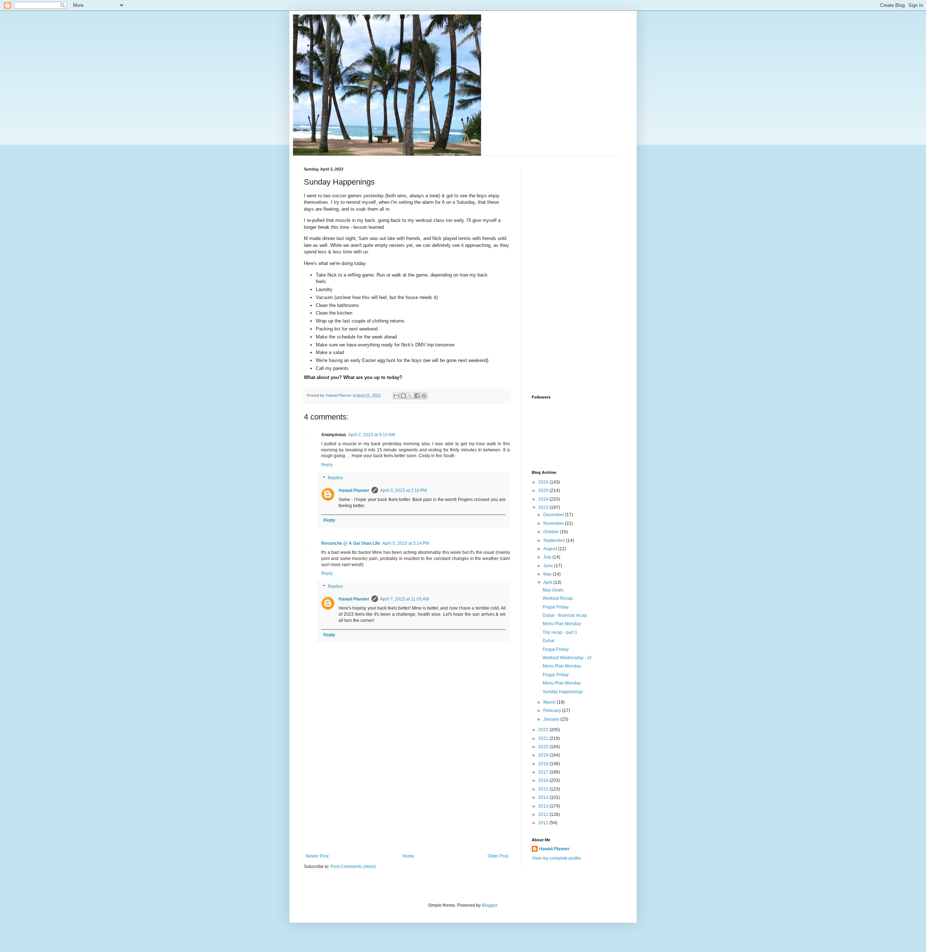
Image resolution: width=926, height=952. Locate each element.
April (548, 582)
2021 (543, 738)
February (552, 710)
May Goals (553, 590)
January (551, 719)
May (548, 574)
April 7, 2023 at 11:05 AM (404, 599)
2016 (543, 780)
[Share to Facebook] (417, 395)
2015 (543, 789)
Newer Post (317, 856)
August (550, 548)
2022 (543, 729)
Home (408, 856)
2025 (543, 490)
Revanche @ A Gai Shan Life (350, 543)
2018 (543, 763)
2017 (543, 772)
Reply (327, 464)
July (547, 557)
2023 (543, 507)
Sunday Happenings (563, 691)
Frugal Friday (556, 607)
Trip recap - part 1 (560, 632)
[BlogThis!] (403, 395)
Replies (335, 477)
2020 (543, 746)
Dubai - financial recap (565, 615)
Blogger (489, 905)
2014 (543, 797)
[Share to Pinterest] (424, 395)
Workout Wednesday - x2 (567, 657)
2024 (543, 499)
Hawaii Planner (354, 490)
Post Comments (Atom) (353, 866)
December (554, 514)
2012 (543, 814)
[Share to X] (410, 395)
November (554, 523)
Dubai (549, 640)
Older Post (498, 856)
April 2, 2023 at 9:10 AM (371, 434)
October (551, 531)
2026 (543, 482)
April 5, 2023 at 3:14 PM (405, 543)
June (548, 565)
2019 (543, 755)
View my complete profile (556, 858)
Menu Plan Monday (562, 623)
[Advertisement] (407, 799)
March (550, 702)
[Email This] (396, 395)
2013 (543, 806)
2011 (543, 822)
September (554, 540)
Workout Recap (558, 598)
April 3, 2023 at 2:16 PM (403, 490)
